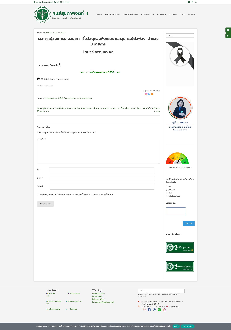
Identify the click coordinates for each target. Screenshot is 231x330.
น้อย (170, 193)
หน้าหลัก (51, 293)
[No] (228, 326)
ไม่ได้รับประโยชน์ (174, 196)
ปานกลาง (172, 190)
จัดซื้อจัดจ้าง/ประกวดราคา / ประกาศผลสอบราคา (75, 98)
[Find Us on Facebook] (192, 2)
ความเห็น (41, 139)
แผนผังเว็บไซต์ (98, 293)
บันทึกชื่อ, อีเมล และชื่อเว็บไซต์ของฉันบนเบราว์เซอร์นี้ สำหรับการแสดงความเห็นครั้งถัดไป (76, 194)
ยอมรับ (176, 326)
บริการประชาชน (55, 309)
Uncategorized (51, 98)
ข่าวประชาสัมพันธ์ (55, 301)
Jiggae (63, 32)
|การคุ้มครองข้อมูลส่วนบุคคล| (103, 302)
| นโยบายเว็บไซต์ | (98, 299)
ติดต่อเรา (73, 309)
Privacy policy (187, 326)
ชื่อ (39, 169)
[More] (152, 94)
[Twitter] (149, 94)
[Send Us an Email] (189, 2)
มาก (170, 186)
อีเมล (40, 178)
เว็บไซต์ (40, 186)
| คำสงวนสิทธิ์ (97, 296)
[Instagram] (146, 94)
